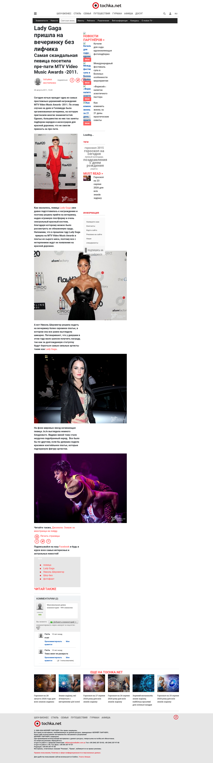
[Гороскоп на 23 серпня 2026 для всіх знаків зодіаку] (87, 178)
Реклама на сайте (94, 234)
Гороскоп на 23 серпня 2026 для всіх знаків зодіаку (99, 187)
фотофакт (48, 578)
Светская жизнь (68, 21)
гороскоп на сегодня (94, 152)
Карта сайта (91, 230)
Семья (87, 13)
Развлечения (103, 21)
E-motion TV (147, 21)
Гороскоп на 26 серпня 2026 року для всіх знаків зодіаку (119, 698)
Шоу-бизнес (64, 13)
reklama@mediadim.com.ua (75, 743)
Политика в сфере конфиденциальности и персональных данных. (76, 753)
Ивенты (81, 21)
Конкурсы (134, 21)
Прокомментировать (53, 641)
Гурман (117, 13)
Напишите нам (92, 222)
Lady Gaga (51, 349)
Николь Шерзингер (53, 572)
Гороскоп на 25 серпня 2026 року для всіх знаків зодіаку (168, 698)
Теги (86, 142)
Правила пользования (42, 753)
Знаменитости (42, 21)
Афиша (128, 13)
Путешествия (101, 13)
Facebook (64, 546)
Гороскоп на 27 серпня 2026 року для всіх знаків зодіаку (94, 698)
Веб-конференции (120, 21)
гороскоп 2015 (94, 148)
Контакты (90, 226)
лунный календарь (94, 157)
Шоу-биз (48, 575)
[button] (170, 13)
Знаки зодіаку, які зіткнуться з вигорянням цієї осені (69, 698)
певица (47, 565)
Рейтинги (91, 21)
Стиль (77, 13)
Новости (54, 21)
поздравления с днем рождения (95, 162)
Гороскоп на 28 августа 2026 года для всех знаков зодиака (44, 698)
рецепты (94, 169)
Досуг (139, 13)
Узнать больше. (85, 757)
